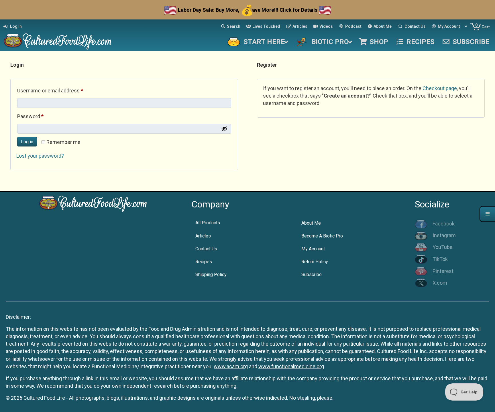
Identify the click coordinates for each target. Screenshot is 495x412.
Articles (203, 236)
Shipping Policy (211, 274)
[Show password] (224, 129)
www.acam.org (231, 366)
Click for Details (298, 10)
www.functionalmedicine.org (291, 366)
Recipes (203, 261)
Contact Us (206, 248)
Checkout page (440, 88)
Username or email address (60, 90)
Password (40, 116)
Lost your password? (40, 156)
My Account (313, 248)
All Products (207, 222)
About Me (311, 223)
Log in (27, 141)
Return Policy (314, 261)
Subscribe (311, 274)
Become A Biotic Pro (322, 236)
